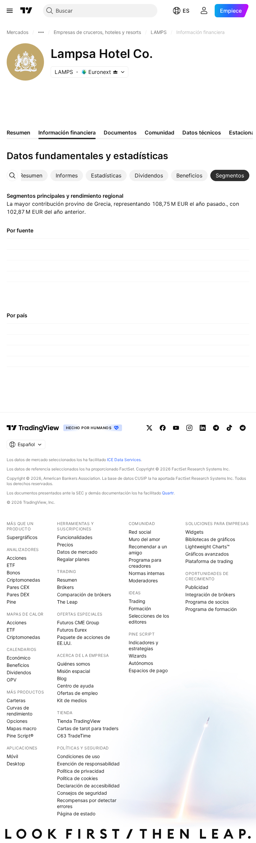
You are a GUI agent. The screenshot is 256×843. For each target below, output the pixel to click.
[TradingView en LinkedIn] (202, 427)
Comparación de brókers (84, 594)
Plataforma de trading (209, 561)
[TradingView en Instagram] (189, 427)
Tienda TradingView (78, 721)
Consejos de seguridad (82, 793)
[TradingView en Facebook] (162, 427)
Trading (137, 601)
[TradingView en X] (149, 427)
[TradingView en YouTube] (176, 427)
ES (186, 10)
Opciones (17, 721)
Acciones (16, 558)
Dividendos (19, 672)
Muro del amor (144, 539)
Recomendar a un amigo (148, 549)
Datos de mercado (77, 552)
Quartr (168, 492)
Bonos (13, 572)
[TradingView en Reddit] (242, 427)
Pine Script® (20, 735)
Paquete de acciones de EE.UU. (83, 640)
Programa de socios (207, 602)
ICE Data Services (124, 459)
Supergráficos (22, 537)
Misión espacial (73, 671)
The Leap (67, 602)
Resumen (67, 580)
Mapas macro (21, 728)
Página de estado (76, 813)
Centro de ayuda (75, 686)
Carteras (16, 700)
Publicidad (196, 587)
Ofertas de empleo (77, 693)
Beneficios (18, 665)
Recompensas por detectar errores (86, 803)
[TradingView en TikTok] (229, 427)
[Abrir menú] (9, 10)
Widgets (194, 532)
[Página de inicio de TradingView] (26, 10)
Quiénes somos (73, 664)
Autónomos (141, 663)
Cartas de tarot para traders (87, 728)
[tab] (31, 175)
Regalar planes (73, 559)
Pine (11, 602)
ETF (11, 565)
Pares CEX (18, 587)
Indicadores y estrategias (143, 645)
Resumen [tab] (18, 132)
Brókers (65, 587)
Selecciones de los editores (149, 619)
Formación (140, 608)
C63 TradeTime (74, 735)
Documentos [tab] (120, 132)
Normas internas (146, 573)
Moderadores (143, 580)
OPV (11, 680)
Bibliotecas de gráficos (210, 539)
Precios (65, 544)
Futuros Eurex (72, 630)
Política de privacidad (80, 771)
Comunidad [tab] (159, 132)
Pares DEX (18, 594)
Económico (18, 658)
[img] (115, 72)
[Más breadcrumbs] (41, 32)
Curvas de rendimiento (19, 710)
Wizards (137, 656)
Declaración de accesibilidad (88, 785)
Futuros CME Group (78, 622)
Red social (140, 532)
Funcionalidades (74, 537)
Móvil (12, 756)
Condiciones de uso (78, 756)
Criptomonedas (23, 580)
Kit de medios (72, 700)
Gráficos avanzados (207, 554)
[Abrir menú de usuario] (204, 10)
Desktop (16, 763)
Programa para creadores (145, 563)
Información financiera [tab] (67, 132)
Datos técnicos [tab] (201, 132)
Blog (62, 678)
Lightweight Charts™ (207, 546)
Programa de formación (211, 609)
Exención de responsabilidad (88, 763)
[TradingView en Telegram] (216, 427)
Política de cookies (77, 778)
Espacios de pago (148, 670)
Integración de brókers (210, 594)
